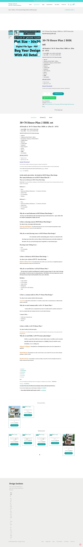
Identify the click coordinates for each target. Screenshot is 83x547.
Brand (50, 117)
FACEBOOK (23, 372)
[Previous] (16, 43)
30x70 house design (63, 104)
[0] (73, 4)
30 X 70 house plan (55, 104)
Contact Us (72, 541)
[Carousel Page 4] (43, 454)
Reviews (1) (43, 117)
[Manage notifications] (80, 544)
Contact (21, 170)
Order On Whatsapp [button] (50, 97)
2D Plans (13, 10)
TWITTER (22, 373)
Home (9, 10)
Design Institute (12, 4)
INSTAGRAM (23, 370)
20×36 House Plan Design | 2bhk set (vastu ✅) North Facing (14, 439)
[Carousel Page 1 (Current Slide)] (39, 454)
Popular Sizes (48, 541)
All (51, 102)
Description (33, 117)
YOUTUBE (23, 375)
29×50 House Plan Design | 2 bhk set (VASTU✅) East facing (41, 439)
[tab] (33, 117)
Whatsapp (21, 383)
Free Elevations (59, 541)
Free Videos (66, 541)
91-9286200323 (43, 390)
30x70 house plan (71, 104)
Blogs (54, 541)
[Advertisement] (41, 22)
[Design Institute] (43, 106)
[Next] (38, 43)
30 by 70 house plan (48, 104)
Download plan (58, 93)
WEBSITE (22, 369)
